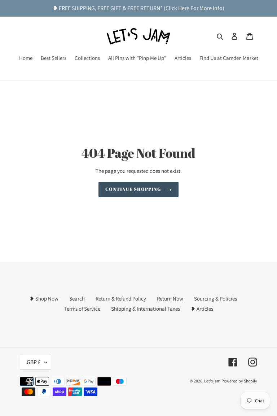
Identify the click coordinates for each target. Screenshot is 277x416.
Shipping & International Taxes (145, 308)
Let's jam (212, 381)
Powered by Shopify (239, 381)
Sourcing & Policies (215, 298)
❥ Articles (202, 308)
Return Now (170, 298)
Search (77, 298)
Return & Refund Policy (121, 298)
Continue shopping (133, 189)
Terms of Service (82, 308)
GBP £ (34, 362)
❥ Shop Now (44, 298)
